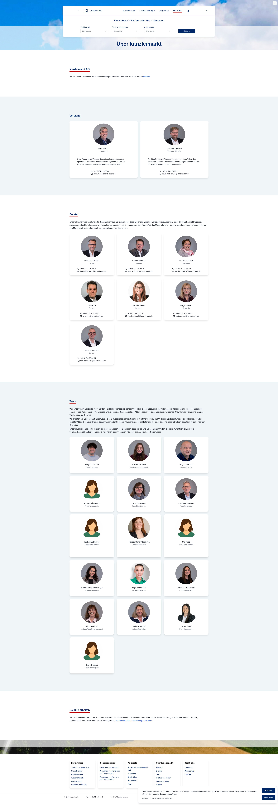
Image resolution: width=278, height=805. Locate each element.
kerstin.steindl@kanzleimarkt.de (140, 316)
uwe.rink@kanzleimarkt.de (93, 316)
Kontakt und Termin (163, 778)
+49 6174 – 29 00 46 (101, 171)
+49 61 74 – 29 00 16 (88, 269)
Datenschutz (189, 771)
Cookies (188, 774)
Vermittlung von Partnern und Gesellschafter (109, 778)
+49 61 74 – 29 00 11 (170, 171)
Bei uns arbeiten (162, 781)
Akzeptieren (268, 797)
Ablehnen (268, 790)
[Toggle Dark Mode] (275, 3)
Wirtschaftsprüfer (77, 778)
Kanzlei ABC (133, 780)
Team (158, 774)
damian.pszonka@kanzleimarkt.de (93, 271)
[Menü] (78, 11)
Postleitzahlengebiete (120, 27)
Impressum (189, 767)
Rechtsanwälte (77, 774)
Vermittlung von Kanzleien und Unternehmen (110, 772)
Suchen (187, 31)
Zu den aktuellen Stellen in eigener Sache (134, 721)
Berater (159, 771)
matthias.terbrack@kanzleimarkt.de (175, 174)
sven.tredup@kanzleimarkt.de (104, 174)
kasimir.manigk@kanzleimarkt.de (93, 361)
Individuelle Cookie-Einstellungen (162, 798)
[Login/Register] (188, 11)
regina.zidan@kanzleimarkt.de (187, 316)
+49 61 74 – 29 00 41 (136, 313)
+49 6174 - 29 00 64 (88, 358)
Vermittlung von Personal (109, 767)
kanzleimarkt (95, 10)
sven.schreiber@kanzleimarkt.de (140, 271)
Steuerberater (76, 771)
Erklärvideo (132, 777)
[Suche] (206, 11)
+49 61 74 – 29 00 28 (136, 269)
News (130, 784)
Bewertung (132, 773)
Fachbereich (85, 27)
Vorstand (159, 767)
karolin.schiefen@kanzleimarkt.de (188, 271)
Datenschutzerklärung (168, 794)
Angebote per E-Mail (138, 769)
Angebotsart (149, 27)
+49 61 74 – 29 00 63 (184, 313)
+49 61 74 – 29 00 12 (183, 269)
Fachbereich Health (78, 785)
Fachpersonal (76, 781)
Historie (146, 77)
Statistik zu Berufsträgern (80, 767)
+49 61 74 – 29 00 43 (91, 313)
